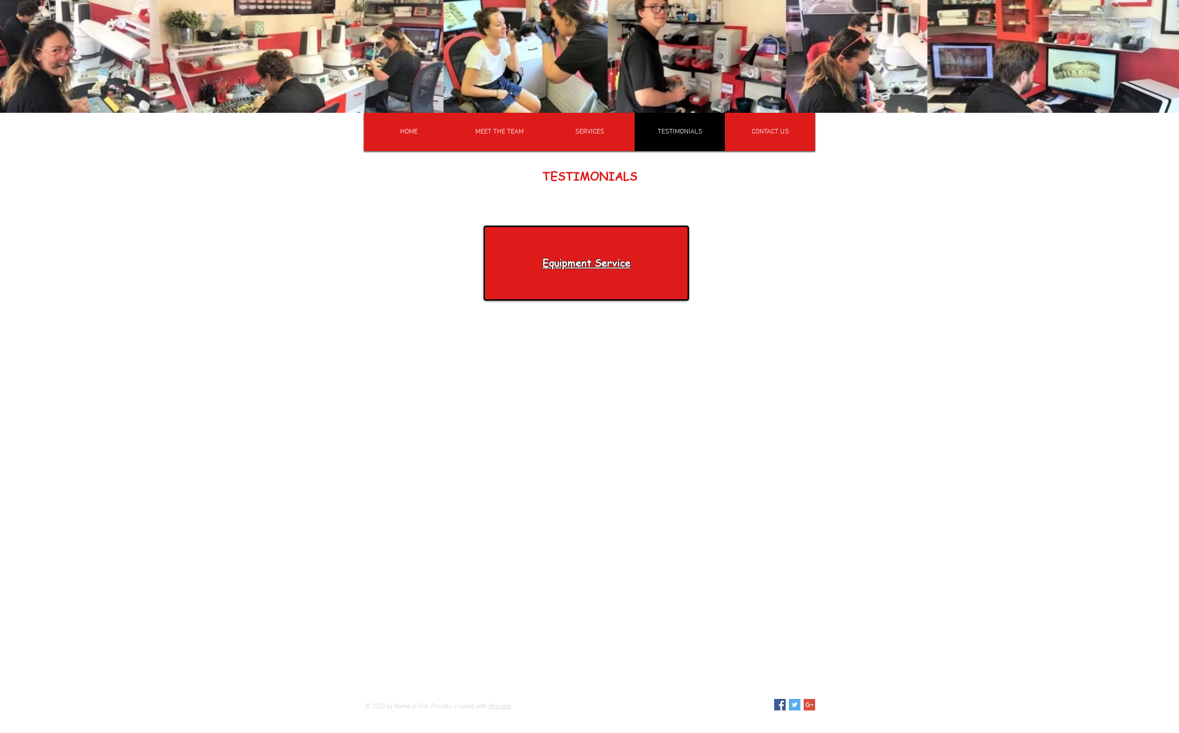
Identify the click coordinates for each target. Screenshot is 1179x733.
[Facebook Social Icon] (780, 704)
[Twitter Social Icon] (794, 704)
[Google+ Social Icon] (809, 704)
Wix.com (500, 706)
